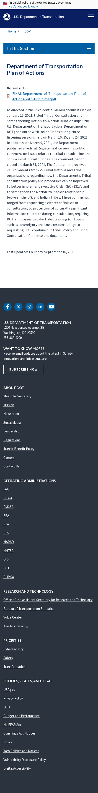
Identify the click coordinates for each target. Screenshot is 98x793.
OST (6, 568)
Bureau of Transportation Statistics (28, 608)
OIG (6, 559)
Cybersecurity (13, 649)
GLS (6, 533)
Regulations (12, 440)
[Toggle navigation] (91, 16)
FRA (6, 515)
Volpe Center (12, 617)
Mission (8, 405)
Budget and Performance (21, 716)
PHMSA (8, 577)
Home (12, 31)
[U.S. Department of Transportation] (33, 16)
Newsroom (11, 414)
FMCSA (8, 507)
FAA (6, 489)
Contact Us (11, 466)
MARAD (8, 542)
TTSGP (26, 31)
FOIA (6, 707)
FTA (6, 524)
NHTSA (8, 550)
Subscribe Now (23, 369)
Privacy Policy (13, 698)
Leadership (11, 431)
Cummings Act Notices (19, 733)
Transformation (14, 666)
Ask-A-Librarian (14, 626)
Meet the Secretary (17, 396)
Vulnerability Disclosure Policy (24, 760)
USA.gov (9, 689)
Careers (9, 457)
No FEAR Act (12, 724)
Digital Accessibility (17, 768)
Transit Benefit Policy (18, 449)
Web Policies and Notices (21, 751)
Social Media (12, 422)
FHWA (7, 498)
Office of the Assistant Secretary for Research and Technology (48, 600)
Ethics (7, 742)
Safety (8, 658)
